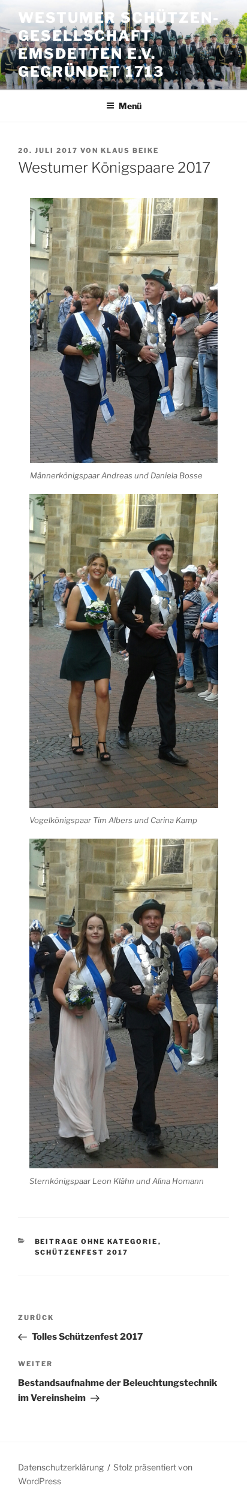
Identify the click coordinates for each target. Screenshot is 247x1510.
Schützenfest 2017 (82, 1252)
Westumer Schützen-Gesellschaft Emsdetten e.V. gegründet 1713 (118, 44)
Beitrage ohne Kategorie (96, 1241)
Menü (130, 106)
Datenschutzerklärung (61, 1467)
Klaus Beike (130, 150)
